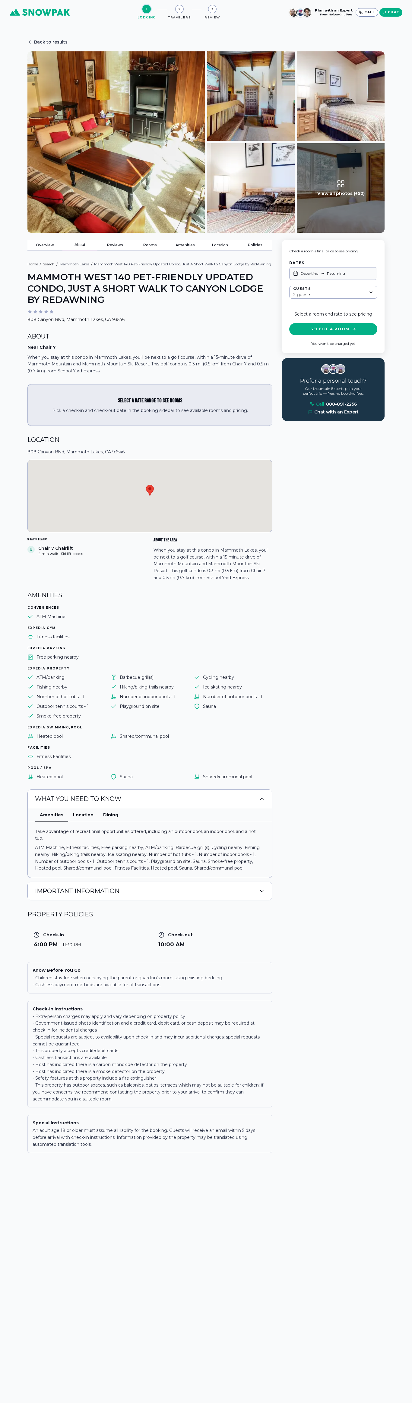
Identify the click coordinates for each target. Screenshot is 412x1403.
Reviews (115, 245)
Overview (45, 245)
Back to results (51, 42)
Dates (296, 263)
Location (220, 245)
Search (49, 264)
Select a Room (330, 329)
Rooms (150, 245)
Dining (110, 815)
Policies (255, 245)
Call (336, 404)
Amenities (185, 245)
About (80, 244)
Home (32, 264)
